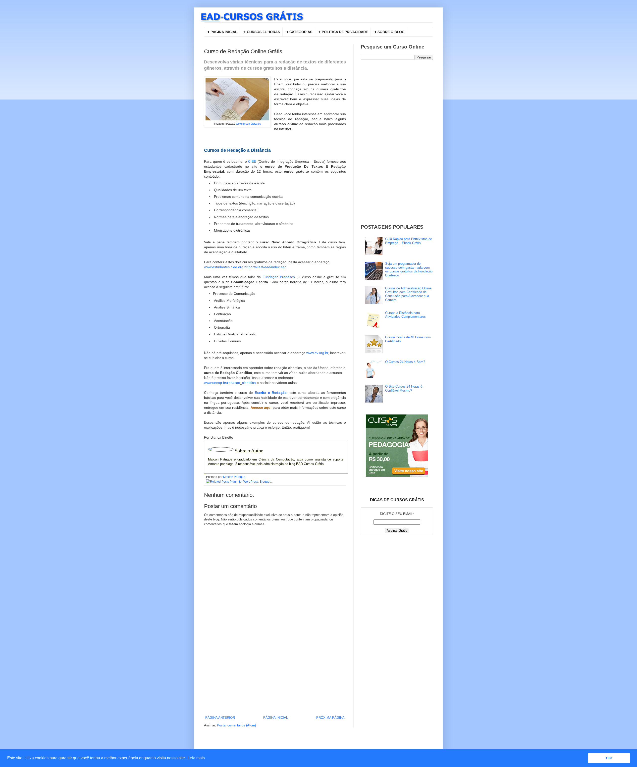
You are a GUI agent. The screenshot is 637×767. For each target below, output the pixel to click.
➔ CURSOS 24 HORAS (261, 32)
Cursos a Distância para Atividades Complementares (405, 315)
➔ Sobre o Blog (389, 32)
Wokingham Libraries (248, 123)
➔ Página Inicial (222, 32)
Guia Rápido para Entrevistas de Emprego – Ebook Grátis (408, 241)
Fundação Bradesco (279, 277)
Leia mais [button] (196, 758)
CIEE (252, 161)
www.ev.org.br (317, 353)
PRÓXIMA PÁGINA (330, 717)
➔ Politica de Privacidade (343, 32)
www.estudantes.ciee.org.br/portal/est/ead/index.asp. (245, 267)
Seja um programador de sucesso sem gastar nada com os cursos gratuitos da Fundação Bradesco (408, 269)
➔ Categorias (298, 32)
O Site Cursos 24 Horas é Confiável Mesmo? (403, 388)
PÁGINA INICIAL (275, 717)
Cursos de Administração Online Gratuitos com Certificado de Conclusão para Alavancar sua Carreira (408, 294)
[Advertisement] (275, 674)
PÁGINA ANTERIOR (220, 717)
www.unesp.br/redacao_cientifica (230, 383)
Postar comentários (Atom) (236, 725)
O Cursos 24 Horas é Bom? (405, 362)
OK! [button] (609, 758)
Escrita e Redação (271, 393)
